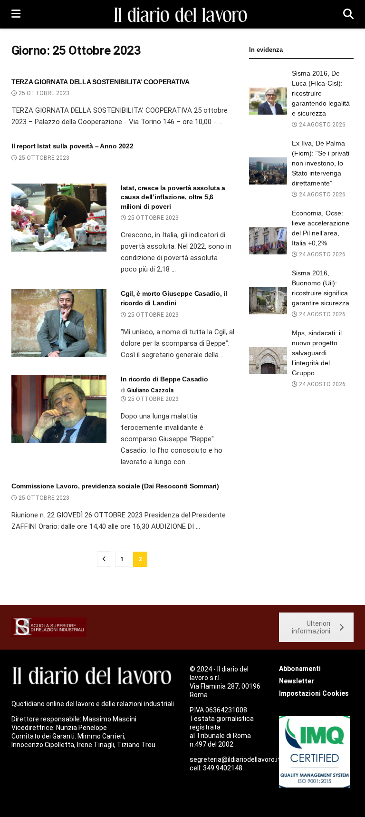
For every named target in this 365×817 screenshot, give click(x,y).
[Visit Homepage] (182, 14)
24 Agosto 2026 (322, 124)
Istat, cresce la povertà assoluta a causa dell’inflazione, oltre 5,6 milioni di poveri (173, 197)
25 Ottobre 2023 (43, 93)
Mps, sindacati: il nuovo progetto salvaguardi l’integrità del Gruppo (317, 353)
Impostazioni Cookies (314, 693)
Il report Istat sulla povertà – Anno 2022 (72, 146)
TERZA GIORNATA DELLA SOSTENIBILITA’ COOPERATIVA (100, 82)
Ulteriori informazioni (311, 627)
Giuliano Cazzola (150, 390)
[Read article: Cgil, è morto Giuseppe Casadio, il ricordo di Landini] (58, 323)
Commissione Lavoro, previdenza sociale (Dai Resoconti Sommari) (115, 486)
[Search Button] (348, 14)
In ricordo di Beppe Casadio (164, 379)
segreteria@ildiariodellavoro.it (235, 759)
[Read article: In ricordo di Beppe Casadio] (58, 409)
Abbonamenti (300, 668)
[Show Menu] (15, 14)
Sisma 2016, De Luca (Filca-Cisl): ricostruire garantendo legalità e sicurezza (321, 93)
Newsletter (296, 681)
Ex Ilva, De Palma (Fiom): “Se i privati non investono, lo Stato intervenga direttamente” (320, 163)
